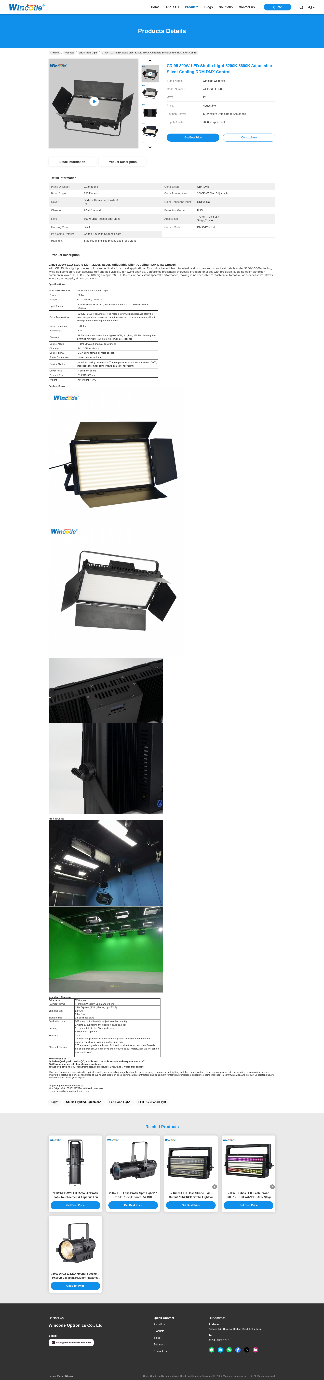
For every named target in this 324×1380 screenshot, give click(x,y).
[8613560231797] (212, 1350)
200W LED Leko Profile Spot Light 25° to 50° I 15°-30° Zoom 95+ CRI (133, 1195)
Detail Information (72, 162)
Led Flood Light (119, 1102)
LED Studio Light (88, 52)
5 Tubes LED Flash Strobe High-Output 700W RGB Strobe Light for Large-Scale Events (191, 1195)
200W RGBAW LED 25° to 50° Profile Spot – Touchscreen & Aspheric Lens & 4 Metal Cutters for (75, 1195)
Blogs (157, 1337)
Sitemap (69, 1376)
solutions (226, 7)
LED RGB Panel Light (152, 1102)
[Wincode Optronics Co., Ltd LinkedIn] (255, 1350)
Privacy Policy (56, 1376)
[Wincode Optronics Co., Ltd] (27, 7)
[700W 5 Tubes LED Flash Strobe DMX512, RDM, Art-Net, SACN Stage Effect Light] (248, 1162)
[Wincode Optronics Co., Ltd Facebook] (238, 1350)
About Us (159, 1324)
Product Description (122, 162)
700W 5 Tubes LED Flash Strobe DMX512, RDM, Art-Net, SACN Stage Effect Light (249, 1195)
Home (155, 7)
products (191, 7)
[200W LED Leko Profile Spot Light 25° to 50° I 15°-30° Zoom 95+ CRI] (133, 1162)
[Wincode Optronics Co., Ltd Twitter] (247, 1350)
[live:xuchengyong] (220, 1350)
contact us (247, 7)
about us (172, 7)
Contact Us (160, 1351)
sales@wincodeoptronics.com (73, 1342)
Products (69, 52)
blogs (208, 7)
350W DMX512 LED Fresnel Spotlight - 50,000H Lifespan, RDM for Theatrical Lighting (75, 1276)
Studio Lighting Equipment (83, 1102)
